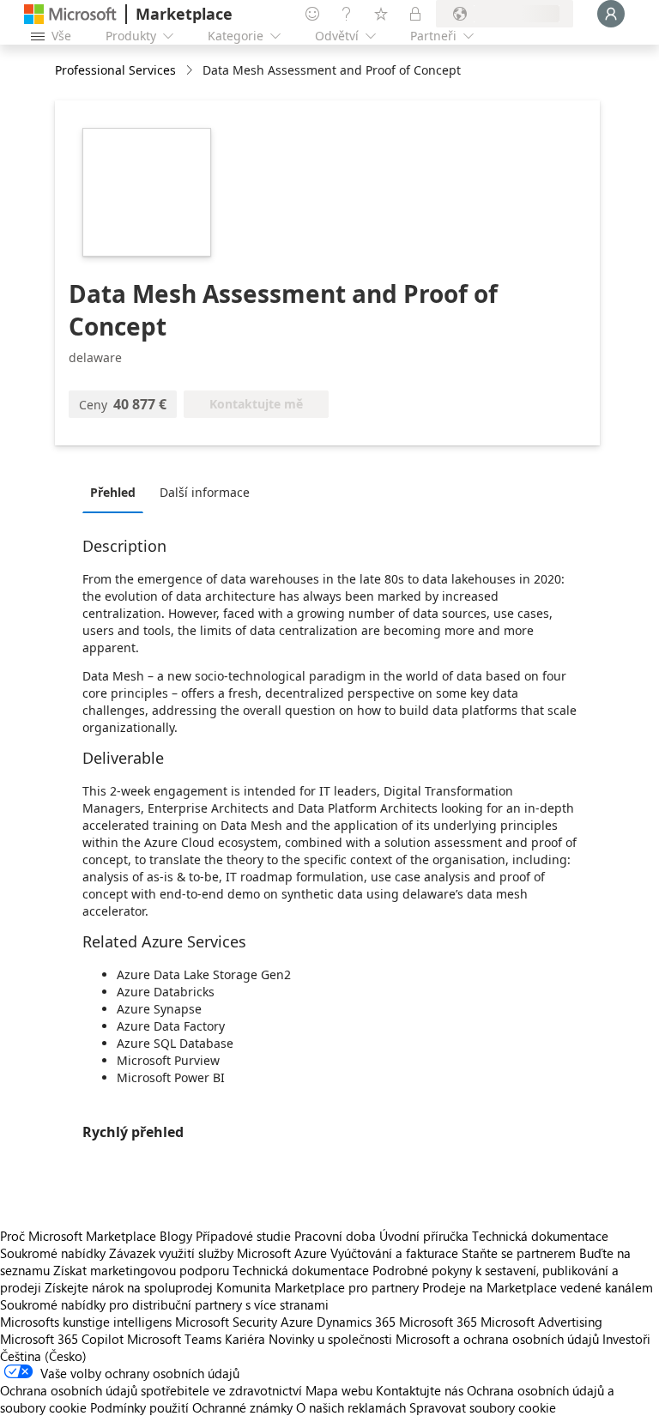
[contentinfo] (190, 70)
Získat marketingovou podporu (141, 1270)
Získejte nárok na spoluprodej (129, 1287)
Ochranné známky (242, 1407)
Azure (297, 1321)
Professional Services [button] (115, 70)
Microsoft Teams (174, 1338)
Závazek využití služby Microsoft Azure (219, 1253)
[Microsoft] (70, 14)
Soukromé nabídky (53, 1253)
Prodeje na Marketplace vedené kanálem (537, 1287)
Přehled (113, 492)
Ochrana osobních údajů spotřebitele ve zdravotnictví (151, 1390)
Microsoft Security (226, 1321)
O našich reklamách (351, 1407)
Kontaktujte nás (419, 1390)
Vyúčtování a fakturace (394, 1253)
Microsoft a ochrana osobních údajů (497, 1338)
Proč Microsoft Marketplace (78, 1235)
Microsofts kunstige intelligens (86, 1321)
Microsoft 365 (438, 1321)
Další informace (205, 492)
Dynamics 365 (356, 1321)
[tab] (117, 492)
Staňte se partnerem (519, 1253)
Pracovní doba (335, 1235)
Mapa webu (338, 1390)
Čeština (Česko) (43, 1356)
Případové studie (243, 1235)
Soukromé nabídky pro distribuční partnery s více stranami (164, 1304)
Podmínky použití (139, 1407)
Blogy (176, 1235)
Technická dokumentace (540, 1235)
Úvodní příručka (424, 1235)
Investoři (626, 1338)
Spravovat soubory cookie (482, 1407)
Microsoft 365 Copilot (62, 1338)
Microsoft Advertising (541, 1321)
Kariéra (245, 1338)
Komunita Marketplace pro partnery (317, 1287)
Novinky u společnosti (330, 1338)
